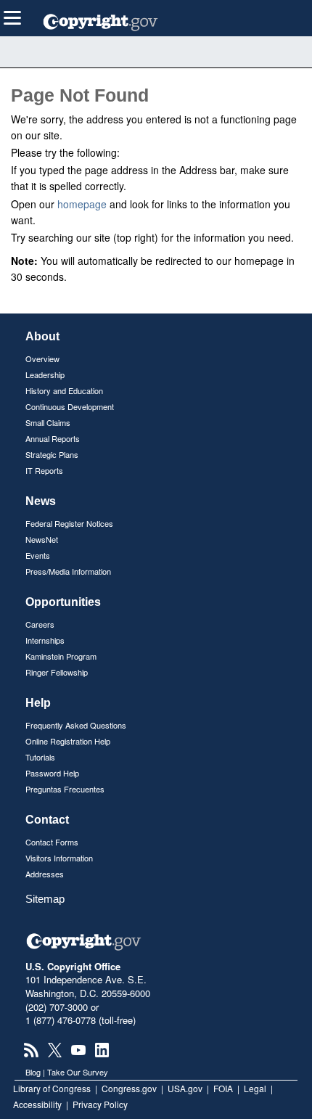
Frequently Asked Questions (75, 725)
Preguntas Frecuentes (64, 789)
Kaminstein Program (61, 656)
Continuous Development (69, 406)
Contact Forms (51, 842)
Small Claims (47, 422)
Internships (45, 640)
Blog (33, 1072)
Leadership (45, 374)
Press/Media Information (68, 571)
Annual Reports (52, 438)
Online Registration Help (67, 741)
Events (37, 555)
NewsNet (41, 539)
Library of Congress (52, 1088)
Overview (42, 358)
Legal (255, 1088)
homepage (82, 204)
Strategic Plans (51, 454)
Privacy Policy (100, 1104)
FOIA (223, 1088)
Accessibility (37, 1104)
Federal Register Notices (69, 523)
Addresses (44, 874)
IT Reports (44, 470)
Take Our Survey (77, 1072)
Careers (39, 624)
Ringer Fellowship (56, 672)
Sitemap (45, 899)
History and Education (64, 390)
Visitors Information (59, 858)
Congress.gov (129, 1088)
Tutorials (40, 757)
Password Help (52, 773)
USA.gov (185, 1088)
